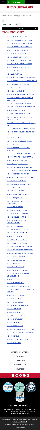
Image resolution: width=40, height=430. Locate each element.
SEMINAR (13, 336)
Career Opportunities (20, 352)
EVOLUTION (14, 309)
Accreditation (20, 365)
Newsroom (20, 369)
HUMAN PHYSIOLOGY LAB (19, 246)
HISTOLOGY (14, 312)
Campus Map (20, 360)
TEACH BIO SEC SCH (17, 339)
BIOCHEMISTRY (15, 283)
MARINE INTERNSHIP (17, 305)
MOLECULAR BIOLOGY (18, 295)
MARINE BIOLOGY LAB (18, 184)
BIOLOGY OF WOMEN (17, 270)
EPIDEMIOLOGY (15, 302)
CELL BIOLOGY (15, 236)
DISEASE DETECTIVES (18, 174)
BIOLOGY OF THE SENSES (19, 217)
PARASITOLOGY (15, 279)
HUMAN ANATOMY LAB (18, 114)
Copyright (15, 419)
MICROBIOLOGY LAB (17, 229)
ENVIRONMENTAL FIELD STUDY (21, 329)
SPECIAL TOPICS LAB (18, 84)
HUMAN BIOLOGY (16, 144)
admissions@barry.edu (22, 413)
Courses (22, 16)
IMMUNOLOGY (15, 326)
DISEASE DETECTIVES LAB (20, 177)
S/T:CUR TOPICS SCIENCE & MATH (22, 81)
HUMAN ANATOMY (16, 110)
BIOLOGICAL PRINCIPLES (19, 37)
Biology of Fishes (15, 198)
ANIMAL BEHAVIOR (16, 260)
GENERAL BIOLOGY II (17, 50)
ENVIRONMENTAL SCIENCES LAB (22, 170)
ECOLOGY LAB (15, 191)
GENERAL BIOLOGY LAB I (19, 60)
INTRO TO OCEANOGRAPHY (20, 157)
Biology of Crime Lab (17, 164)
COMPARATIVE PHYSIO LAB (20, 253)
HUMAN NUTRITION (17, 194)
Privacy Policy (6, 419)
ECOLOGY (13, 187)
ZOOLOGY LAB (15, 91)
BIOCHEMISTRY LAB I (18, 286)
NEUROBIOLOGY (16, 257)
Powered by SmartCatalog (20, 427)
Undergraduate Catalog (10, 16)
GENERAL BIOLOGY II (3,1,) (19, 64)
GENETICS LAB (15, 267)
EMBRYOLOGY (15, 319)
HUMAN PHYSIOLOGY (17, 243)
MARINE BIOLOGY (16, 181)
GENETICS (13, 263)
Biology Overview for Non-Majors (21, 77)
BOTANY (13, 70)
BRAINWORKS (15, 207)
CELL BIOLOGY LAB (17, 240)
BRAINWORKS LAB (17, 210)
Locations (20, 356)
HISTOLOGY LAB (16, 316)
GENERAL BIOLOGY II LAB (19, 67)
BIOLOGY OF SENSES (17, 213)
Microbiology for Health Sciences (21, 128)
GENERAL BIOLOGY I (17, 57)
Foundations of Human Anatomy (20, 94)
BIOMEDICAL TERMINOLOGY (20, 54)
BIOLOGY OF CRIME (17, 160)
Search (18, 24)
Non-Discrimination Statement (28, 419)
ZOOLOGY (13, 87)
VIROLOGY (13, 322)
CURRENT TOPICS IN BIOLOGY (21, 153)
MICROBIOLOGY (15, 226)
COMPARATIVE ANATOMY (19, 103)
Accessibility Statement (20, 422)
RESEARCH (14, 138)
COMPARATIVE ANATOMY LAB (21, 107)
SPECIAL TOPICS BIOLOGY (19, 141)
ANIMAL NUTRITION (17, 233)
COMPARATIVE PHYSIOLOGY (20, 250)
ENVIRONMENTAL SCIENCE (19, 167)
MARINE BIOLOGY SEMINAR (20, 332)
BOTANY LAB (15, 74)
